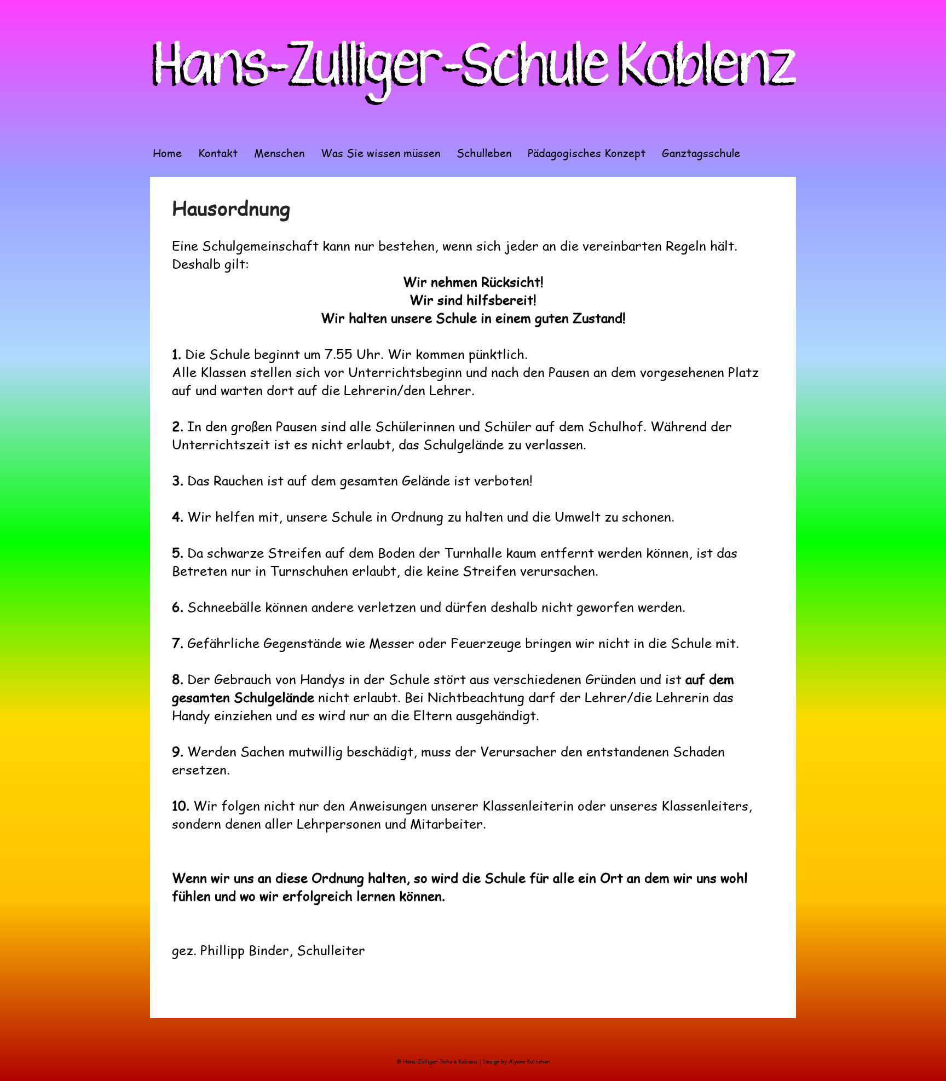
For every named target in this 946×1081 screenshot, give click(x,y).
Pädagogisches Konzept (586, 152)
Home (167, 152)
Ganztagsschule (701, 152)
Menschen (279, 152)
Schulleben (484, 152)
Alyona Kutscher (529, 1061)
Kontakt (218, 152)
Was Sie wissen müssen (380, 152)
